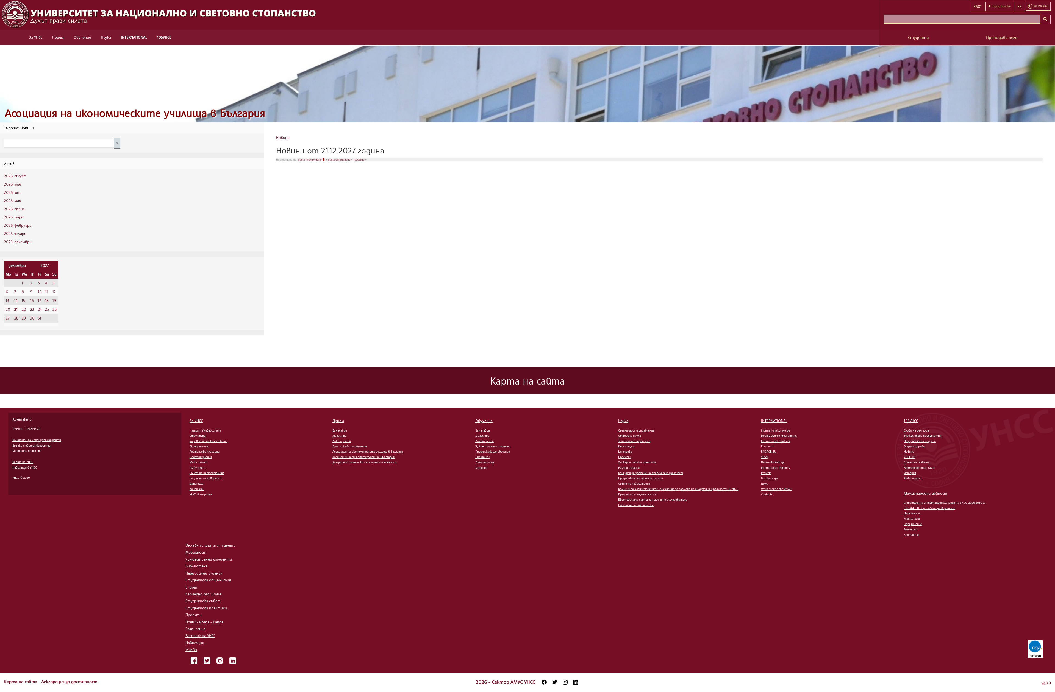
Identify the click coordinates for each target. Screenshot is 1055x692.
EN (1019, 6)
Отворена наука (629, 436)
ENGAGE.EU (768, 451)
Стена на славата (916, 462)
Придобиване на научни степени (640, 478)
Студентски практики (206, 608)
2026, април (14, 208)
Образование (913, 524)
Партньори (912, 513)
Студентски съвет (203, 600)
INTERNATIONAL (134, 37)
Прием (58, 37)
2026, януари (15, 233)
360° (977, 6)
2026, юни (12, 192)
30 (32, 318)
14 (16, 300)
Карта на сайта (21, 681)
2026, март (14, 217)
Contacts (766, 494)
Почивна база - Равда (204, 622)
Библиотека (196, 566)
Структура (198, 436)
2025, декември (18, 241)
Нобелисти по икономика (636, 505)
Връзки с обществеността (31, 445)
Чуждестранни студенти (492, 446)
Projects (766, 473)
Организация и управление (636, 430)
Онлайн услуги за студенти (210, 545)
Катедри (481, 468)
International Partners (775, 468)
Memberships (769, 478)
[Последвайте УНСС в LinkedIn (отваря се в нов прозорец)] (575, 682)
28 (16, 318)
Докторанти (341, 441)
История (910, 473)
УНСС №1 (909, 457)
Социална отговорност (206, 478)
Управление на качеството (208, 441)
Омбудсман (197, 468)
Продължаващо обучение (349, 446)
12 (54, 291)
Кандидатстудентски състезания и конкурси (364, 462)
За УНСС (35, 37)
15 (23, 300)
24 (40, 309)
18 (47, 300)
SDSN (764, 457)
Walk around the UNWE (776, 489)
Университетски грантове (637, 462)
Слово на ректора (916, 430)
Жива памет (198, 462)
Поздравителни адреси (920, 441)
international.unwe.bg (775, 430)
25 (47, 309)
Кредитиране (484, 462)
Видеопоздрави (914, 446)
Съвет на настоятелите (207, 473)
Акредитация (199, 446)
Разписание (195, 628)
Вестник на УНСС (200, 635)
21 (16, 309)
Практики (482, 457)
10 (40, 291)
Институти (626, 446)
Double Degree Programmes (779, 436)
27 (7, 318)
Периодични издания (203, 573)
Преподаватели (1002, 37)
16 (32, 300)
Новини (283, 137)
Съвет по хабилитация (634, 484)
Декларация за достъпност (69, 681)
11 (46, 291)
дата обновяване (339, 159)
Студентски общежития (208, 580)
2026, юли (12, 184)
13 (7, 300)
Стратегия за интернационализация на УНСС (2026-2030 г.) (944, 503)
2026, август (15, 175)
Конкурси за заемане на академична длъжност (650, 473)
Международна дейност (925, 493)
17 (39, 300)
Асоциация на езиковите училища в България (363, 457)
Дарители (196, 484)
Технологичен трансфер (634, 441)
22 (24, 309)
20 (8, 309)
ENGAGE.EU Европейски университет (929, 508)
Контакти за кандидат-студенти (36, 440)
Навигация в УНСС (24, 467)
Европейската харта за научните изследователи (652, 500)
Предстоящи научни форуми (637, 494)
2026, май (12, 200)
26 (54, 309)
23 (32, 309)
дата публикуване (310, 159)
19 (54, 300)
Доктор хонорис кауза (919, 468)
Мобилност (912, 519)
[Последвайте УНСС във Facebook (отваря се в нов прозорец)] (544, 682)
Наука (106, 37)
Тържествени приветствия (923, 436)
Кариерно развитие (203, 594)
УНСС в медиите (201, 494)
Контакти (22, 419)
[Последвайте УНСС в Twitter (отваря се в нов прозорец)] (554, 682)
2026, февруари (18, 225)
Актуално (910, 529)
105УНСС (164, 37)
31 (39, 318)
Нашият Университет (205, 430)
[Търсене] (1045, 19)
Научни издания (629, 468)
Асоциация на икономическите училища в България (135, 113)
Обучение (82, 37)
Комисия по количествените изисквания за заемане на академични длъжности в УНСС (678, 489)
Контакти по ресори (26, 451)
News (764, 484)
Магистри (339, 436)
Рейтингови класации (205, 451)
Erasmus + (767, 446)
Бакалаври (339, 430)
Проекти (624, 457)
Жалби (191, 649)
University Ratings (772, 462)
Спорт (191, 587)
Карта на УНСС (22, 462)
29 (24, 318)
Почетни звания (201, 457)
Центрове (625, 451)
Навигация (194, 642)
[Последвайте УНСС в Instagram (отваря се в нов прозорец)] (565, 682)
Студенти (918, 37)
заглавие (359, 159)
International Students (775, 441)
